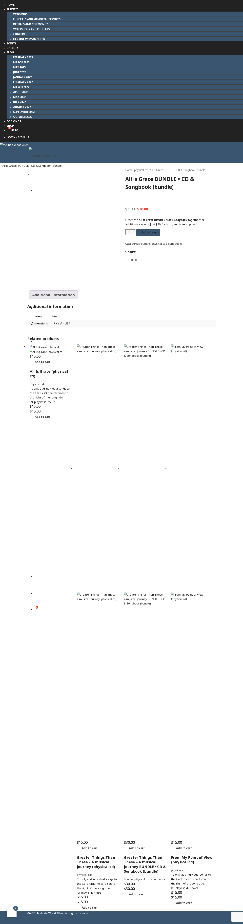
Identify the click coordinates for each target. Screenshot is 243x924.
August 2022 (22, 107)
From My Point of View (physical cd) (191, 859)
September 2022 (24, 112)
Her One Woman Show (29, 39)
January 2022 (22, 77)
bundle (145, 243)
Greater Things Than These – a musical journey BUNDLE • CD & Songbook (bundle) (145, 864)
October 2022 (22, 117)
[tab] (53, 294)
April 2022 (20, 92)
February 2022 (23, 82)
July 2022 (19, 102)
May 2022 (19, 97)
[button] (41, 362)
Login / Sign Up (18, 137)
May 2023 (19, 67)
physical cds (141, 170)
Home (129, 170)
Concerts (20, 34)
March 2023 (21, 62)
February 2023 (23, 57)
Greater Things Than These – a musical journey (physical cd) (96, 862)
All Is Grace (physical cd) (49, 373)
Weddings (20, 14)
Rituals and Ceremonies (30, 24)
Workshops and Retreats (31, 29)
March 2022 (21, 87)
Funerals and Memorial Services (37, 19)
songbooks (175, 243)
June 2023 (19, 72)
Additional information (53, 294)
